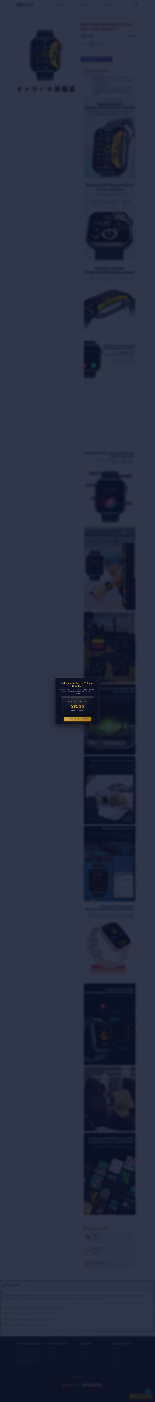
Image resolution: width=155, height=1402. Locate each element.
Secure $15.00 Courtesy (78, 719)
